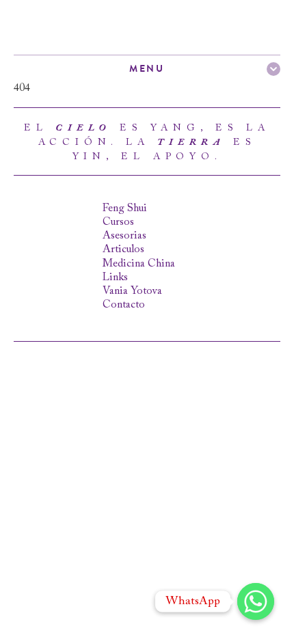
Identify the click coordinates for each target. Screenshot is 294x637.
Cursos (118, 222)
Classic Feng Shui (82, 27)
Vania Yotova (132, 291)
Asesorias (124, 235)
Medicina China (139, 263)
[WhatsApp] (255, 601)
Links (115, 277)
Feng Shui (125, 208)
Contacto (124, 304)
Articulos (123, 249)
